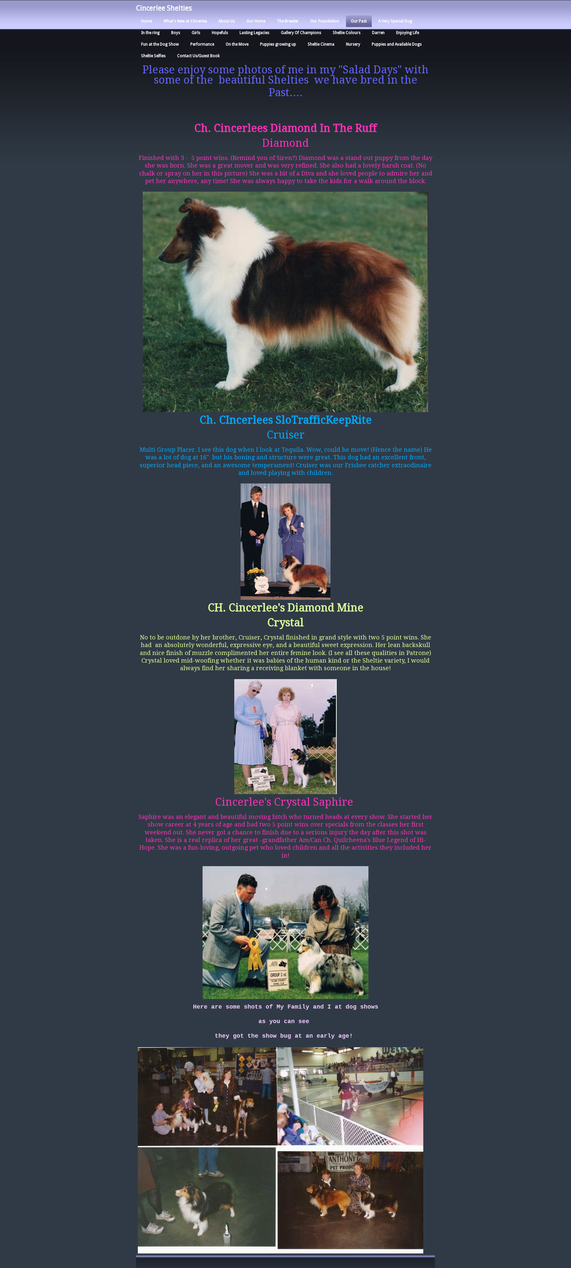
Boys (175, 32)
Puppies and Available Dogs (397, 44)
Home (146, 21)
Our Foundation (324, 21)
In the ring (150, 32)
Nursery (353, 44)
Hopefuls (220, 32)
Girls (196, 32)
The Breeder (288, 21)
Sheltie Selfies (153, 56)
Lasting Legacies (254, 32)
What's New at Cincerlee (185, 21)
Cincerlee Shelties (164, 8)
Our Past (359, 21)
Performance (202, 44)
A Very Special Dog (395, 21)
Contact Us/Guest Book (198, 56)
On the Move (237, 44)
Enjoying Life (407, 32)
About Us (226, 21)
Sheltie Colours (347, 32)
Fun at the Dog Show (160, 44)
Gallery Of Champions (301, 32)
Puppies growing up (278, 44)
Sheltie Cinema (321, 44)
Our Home (256, 21)
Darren (378, 32)
